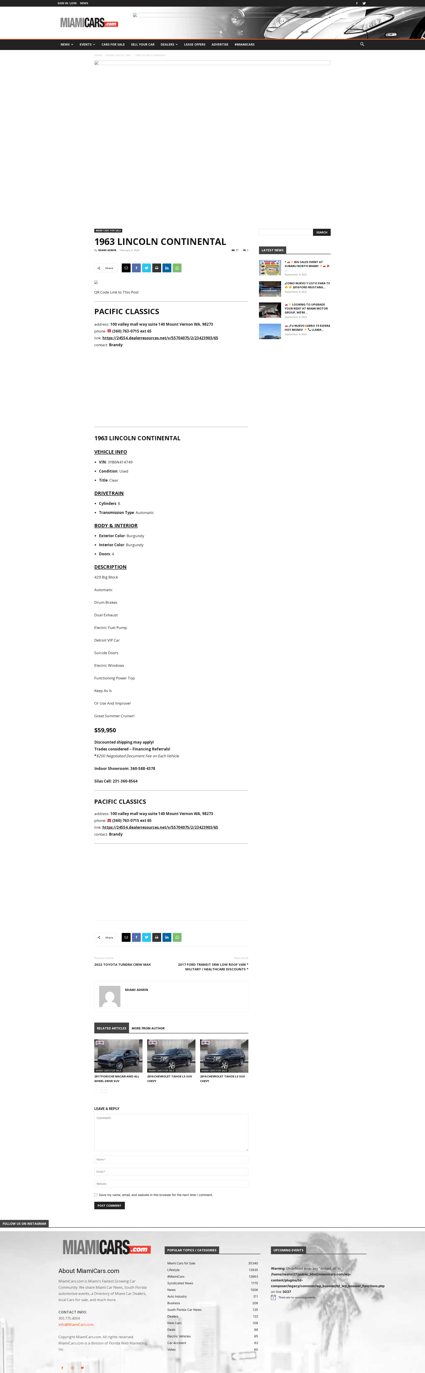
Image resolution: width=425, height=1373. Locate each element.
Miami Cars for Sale (118, 55)
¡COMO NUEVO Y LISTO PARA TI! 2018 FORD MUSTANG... (307, 285)
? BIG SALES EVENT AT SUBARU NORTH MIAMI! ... (304, 266)
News (84, 3)
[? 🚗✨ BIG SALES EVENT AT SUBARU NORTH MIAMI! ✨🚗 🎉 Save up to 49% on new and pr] (270, 267)
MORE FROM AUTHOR (148, 1028)
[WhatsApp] (177, 267)
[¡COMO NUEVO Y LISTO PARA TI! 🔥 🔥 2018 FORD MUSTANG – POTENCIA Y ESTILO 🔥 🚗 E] (270, 289)
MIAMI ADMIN (107, 250)
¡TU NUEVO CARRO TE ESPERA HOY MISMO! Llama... (307, 328)
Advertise (220, 44)
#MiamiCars (245, 44)
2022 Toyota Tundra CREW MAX (122, 964)
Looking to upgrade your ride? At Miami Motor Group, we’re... (306, 308)
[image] (106, 1248)
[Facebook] (357, 3)
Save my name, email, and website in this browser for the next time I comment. (156, 1195)
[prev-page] (97, 1090)
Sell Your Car (143, 44)
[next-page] (104, 1090)
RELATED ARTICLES (111, 1028)
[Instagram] (72, 1368)
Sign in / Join (67, 3)
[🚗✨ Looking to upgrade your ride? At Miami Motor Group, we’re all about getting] (270, 310)
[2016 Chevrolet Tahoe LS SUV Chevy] (171, 1056)
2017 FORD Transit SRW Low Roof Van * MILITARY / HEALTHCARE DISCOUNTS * (213, 966)
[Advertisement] (171, 387)
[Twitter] (364, 3)
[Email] (126, 267)
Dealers (167, 44)
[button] (362, 45)
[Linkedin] (166, 267)
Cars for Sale (113, 44)
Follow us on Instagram (24, 1223)
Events (86, 44)
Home (98, 55)
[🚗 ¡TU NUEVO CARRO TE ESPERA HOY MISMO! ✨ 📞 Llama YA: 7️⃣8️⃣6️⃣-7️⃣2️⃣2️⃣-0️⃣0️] (270, 331)
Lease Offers (194, 44)
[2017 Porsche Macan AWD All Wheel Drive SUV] (118, 1056)
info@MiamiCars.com (75, 1324)
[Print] (156, 267)
